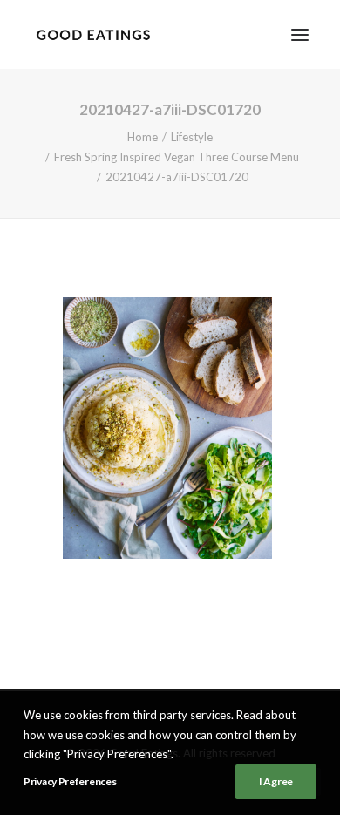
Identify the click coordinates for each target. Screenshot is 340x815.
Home (142, 137)
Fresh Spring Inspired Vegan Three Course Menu (176, 157)
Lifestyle (192, 137)
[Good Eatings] (92, 34)
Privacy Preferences (70, 781)
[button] (300, 34)
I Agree (276, 781)
